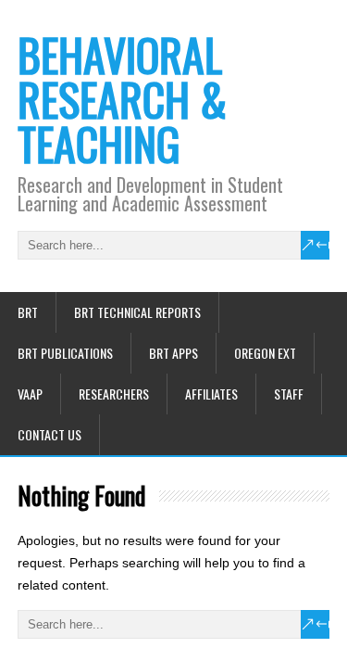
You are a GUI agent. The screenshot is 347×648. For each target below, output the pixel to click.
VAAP (30, 393)
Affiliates (211, 393)
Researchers (114, 393)
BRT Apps (173, 352)
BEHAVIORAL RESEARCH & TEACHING (122, 98)
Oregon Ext (265, 352)
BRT (28, 312)
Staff (289, 393)
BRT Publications (65, 352)
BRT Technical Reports (137, 312)
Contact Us (49, 434)
